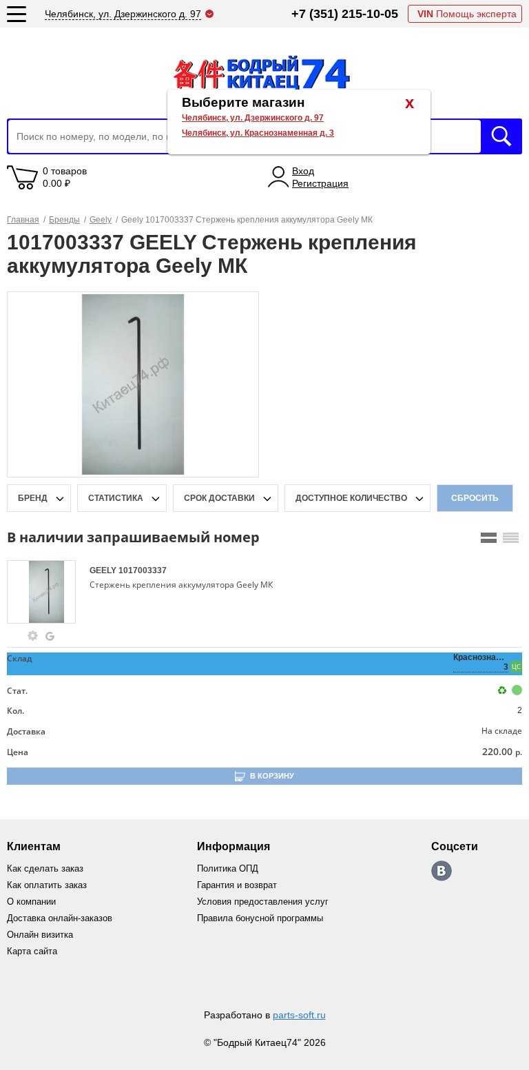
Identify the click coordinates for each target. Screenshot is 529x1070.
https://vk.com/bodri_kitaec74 (441, 871)
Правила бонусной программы (260, 918)
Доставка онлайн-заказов (59, 918)
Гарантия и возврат (237, 885)
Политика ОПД (227, 868)
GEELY (104, 570)
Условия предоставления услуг (263, 901)
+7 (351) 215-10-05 (344, 14)
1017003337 (142, 570)
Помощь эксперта (467, 13)
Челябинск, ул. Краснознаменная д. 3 (258, 133)
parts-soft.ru (299, 1014)
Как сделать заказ (45, 868)
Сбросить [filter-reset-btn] (475, 498)
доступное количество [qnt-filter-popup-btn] (351, 498)
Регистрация (320, 183)
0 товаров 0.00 (65, 177)
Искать (501, 136)
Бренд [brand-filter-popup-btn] (33, 498)
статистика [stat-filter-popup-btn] (115, 498)
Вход (303, 170)
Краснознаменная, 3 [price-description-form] (480, 662)
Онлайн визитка (40, 934)
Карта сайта (32, 951)
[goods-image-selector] (46, 592)
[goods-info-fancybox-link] (33, 635)
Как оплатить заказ (47, 885)
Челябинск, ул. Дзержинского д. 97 (253, 118)
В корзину (272, 776)
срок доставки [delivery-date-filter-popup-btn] (219, 498)
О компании (31, 901)
